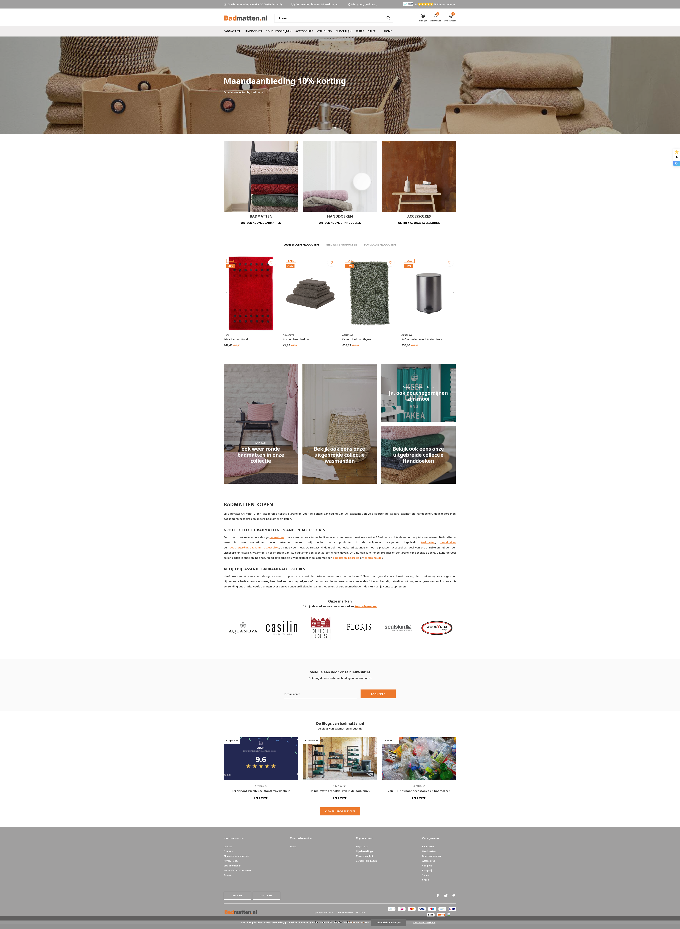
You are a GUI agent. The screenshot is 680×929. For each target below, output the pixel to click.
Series (359, 31)
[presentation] (226, 293)
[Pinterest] (453, 896)
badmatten (277, 537)
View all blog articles (340, 811)
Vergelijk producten (366, 860)
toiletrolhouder (372, 557)
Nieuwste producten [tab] (341, 244)
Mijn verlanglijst (364, 856)
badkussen (340, 557)
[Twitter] (445, 896)
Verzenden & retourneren (237, 870)
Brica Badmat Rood (236, 339)
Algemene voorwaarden (236, 856)
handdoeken (448, 542)
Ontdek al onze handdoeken (340, 222)
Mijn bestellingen (365, 851)
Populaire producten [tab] (380, 244)
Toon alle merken (366, 606)
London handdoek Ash (297, 339)
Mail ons (266, 895)
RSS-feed (361, 912)
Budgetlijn (344, 31)
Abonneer (378, 694)
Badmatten (232, 31)
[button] (335, 127)
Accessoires (304, 31)
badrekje (353, 557)
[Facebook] (438, 896)
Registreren (362, 846)
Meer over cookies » (424, 922)
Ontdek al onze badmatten (261, 222)
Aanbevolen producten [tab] (301, 244)
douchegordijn (239, 547)
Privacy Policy (231, 860)
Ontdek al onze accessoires (419, 222)
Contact (228, 846)
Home (388, 31)
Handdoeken (253, 31)
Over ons (228, 851)
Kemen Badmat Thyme (356, 339)
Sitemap (228, 875)
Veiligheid (324, 31)
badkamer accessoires (264, 547)
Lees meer (261, 798)
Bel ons (237, 895)
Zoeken (388, 18)
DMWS (350, 912)
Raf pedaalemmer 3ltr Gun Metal (422, 339)
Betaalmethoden (232, 865)
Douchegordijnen (278, 31)
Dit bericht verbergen (388, 922)
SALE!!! (372, 31)
